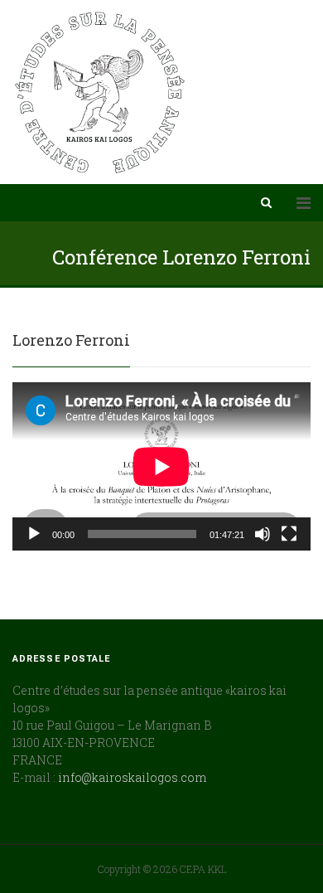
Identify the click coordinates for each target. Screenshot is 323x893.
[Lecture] (34, 534)
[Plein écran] (289, 534)
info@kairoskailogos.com (132, 777)
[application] (161, 466)
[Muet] (262, 534)
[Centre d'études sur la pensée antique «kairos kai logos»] (99, 92)
